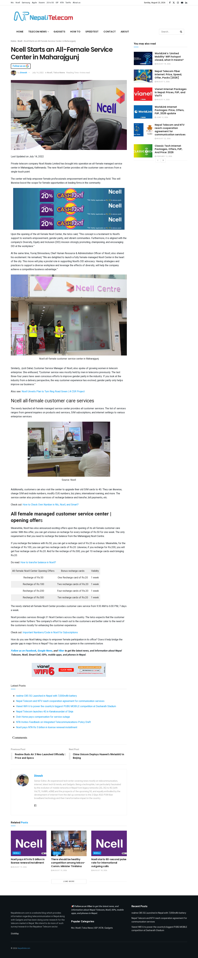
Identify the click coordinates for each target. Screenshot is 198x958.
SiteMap (15, 933)
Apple (34, 2)
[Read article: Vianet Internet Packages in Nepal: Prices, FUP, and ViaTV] (143, 94)
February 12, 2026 (164, 156)
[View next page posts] (163, 160)
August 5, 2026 (163, 81)
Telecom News (37, 31)
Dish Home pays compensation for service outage (43, 717)
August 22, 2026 (163, 138)
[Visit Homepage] (42, 16)
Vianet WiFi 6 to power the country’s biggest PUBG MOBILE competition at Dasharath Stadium (66, 706)
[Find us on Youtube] (182, 2)
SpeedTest (92, 31)
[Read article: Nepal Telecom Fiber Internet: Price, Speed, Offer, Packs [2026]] (143, 76)
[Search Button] (181, 31)
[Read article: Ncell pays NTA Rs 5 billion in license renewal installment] (28, 843)
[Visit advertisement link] (69, 195)
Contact (109, 31)
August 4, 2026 (163, 99)
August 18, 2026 (100, 870)
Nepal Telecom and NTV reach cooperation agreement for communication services (60, 701)
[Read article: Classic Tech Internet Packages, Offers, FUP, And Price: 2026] (143, 151)
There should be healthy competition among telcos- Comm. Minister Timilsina (68, 863)
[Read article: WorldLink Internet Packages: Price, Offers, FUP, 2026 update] (143, 112)
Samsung (26, 2)
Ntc (12, 2)
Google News (44, 651)
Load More (68, 881)
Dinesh (23, 72)
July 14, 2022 (38, 72)
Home (19, 31)
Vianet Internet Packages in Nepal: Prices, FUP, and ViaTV (171, 92)
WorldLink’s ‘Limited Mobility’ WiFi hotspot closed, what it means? (169, 57)
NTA (62, 2)
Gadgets (59, 31)
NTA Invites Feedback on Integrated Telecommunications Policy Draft (53, 722)
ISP (57, 2)
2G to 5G (50, 2)
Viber (61, 651)
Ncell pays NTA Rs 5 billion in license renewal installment (46, 727)
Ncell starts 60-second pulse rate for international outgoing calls (108, 863)
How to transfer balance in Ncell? (38, 562)
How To (75, 31)
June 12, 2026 (162, 117)
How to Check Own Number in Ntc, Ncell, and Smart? (51, 505)
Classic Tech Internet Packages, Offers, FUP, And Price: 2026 (168, 149)
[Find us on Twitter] (174, 2)
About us (76, 2)
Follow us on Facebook (23, 651)
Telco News (59, 72)
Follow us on (19, 66)
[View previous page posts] (157, 160)
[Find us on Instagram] (178, 2)
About (125, 31)
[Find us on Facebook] (169, 2)
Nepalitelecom (24, 948)
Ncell (18, 2)
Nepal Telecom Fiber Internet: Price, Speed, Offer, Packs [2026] (168, 74)
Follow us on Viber (83, 906)
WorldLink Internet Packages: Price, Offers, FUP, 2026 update (169, 110)
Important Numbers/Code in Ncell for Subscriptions (50, 632)
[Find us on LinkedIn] (186, 2)
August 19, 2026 (19, 867)
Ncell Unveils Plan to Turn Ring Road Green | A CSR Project (53, 391)
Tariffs (68, 2)
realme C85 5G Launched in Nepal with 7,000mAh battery (46, 696)
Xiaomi (42, 2)
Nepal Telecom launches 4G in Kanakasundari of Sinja (44, 711)
